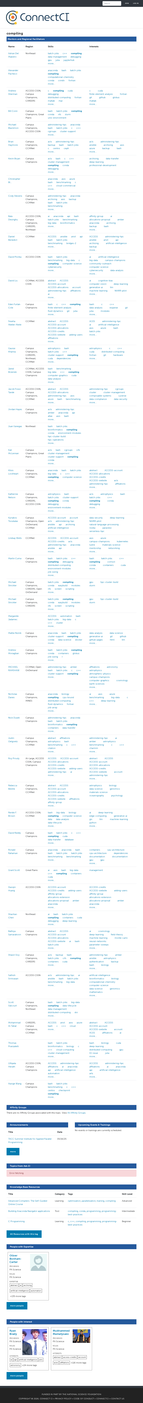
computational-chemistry (61, 77)
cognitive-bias (105, 280)
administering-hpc (57, 124)
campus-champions (115, 260)
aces (56, 1362)
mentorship (95, 548)
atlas (50, 416)
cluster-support (68, 131)
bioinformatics (67, 223)
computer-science (72, 263)
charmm (93, 748)
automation (66, 616)
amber (120, 219)
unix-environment (57, 117)
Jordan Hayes (15, 409)
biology (65, 694)
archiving (108, 145)
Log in (136, 3)
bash (64, 70)
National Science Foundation (84, 1394)
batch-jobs (53, 53)
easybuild (62, 585)
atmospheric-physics (100, 673)
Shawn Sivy (14, 955)
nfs (59, 114)
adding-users (75, 334)
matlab (51, 100)
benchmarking (63, 182)
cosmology (122, 680)
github (102, 97)
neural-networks (97, 941)
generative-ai (96, 287)
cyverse (122, 395)
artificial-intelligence (116, 243)
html (112, 639)
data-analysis (116, 270)
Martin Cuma (14, 558)
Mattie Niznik (14, 633)
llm (111, 287)
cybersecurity (55, 267)
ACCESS (52, 236)
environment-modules (69, 433)
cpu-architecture (115, 849)
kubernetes (122, 541)
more (13, 1151)
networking (114, 548)
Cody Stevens (15, 196)
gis (90, 819)
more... (51, 63)
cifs (78, 450)
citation (51, 748)
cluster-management (58, 162)
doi (76, 1012)
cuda (70, 90)
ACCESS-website (56, 334)
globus (116, 97)
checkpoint (64, 1090)
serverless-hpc (96, 531)
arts (91, 1073)
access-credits (69, 1357)
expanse (114, 307)
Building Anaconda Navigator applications (29, 1211)
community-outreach (100, 263)
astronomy (112, 667)
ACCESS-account (57, 284)
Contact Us (117, 1399)
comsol (111, 561)
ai (49, 216)
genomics (115, 788)
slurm (68, 114)
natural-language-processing (104, 524)
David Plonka (14, 257)
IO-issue (93, 1053)
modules (105, 311)
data (50, 819)
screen (58, 588)
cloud (73, 1026)
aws (122, 145)
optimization (74, 1201)
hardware (118, 355)
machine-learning (98, 290)
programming (94, 1211)
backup (51, 145)
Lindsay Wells (15, 538)
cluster (92, 392)
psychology (117, 795)
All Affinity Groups (76, 1112)
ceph (66, 148)
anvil (73, 236)
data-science (64, 639)
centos (56, 148)
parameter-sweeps (99, 944)
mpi (61, 100)
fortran (72, 80)
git (90, 97)
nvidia (92, 527)
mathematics (96, 992)
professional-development (102, 165)
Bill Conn (12, 111)
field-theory (117, 934)
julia (58, 60)
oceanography (96, 795)
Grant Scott (14, 870)
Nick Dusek (14, 717)
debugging (76, 56)
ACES (92, 321)
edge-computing (98, 816)
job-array (52, 707)
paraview (107, 527)
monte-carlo (121, 938)
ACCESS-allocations (58, 287)
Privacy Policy (63, 1399)
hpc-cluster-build (57, 436)
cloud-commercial (65, 185)
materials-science (111, 544)
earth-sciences (96, 683)
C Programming (16, 1221)
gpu (50, 60)
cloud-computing (65, 1049)
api (68, 216)
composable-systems (100, 395)
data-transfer (112, 158)
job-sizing (53, 572)
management (96, 870)
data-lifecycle (55, 822)
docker (78, 639)
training (100, 1201)
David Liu (12, 280)
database (69, 839)
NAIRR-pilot (121, 290)
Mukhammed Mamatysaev (61, 1332)
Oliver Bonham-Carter (15, 1259)
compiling (76, 53)
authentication (96, 961)
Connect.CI (102, 1399)
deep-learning (96, 162)
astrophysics (54, 348)
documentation (97, 856)
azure (92, 148)
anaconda (53, 70)
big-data (52, 223)
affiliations (75, 290)
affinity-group (96, 216)
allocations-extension (59, 897)
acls (50, 141)
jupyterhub (69, 60)
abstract (52, 280)
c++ (65, 53)
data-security (120, 399)
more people (17, 1306)
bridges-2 (71, 243)
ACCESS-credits (56, 331)
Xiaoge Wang (14, 1083)
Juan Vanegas (15, 426)
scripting (69, 588)
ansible (92, 145)
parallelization (89, 1201)
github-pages (96, 639)
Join (127, 3)
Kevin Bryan (14, 158)
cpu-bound (68, 697)
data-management (57, 56)
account (76, 287)
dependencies (64, 358)
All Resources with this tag (24, 1234)
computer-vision (97, 284)
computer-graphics (58, 375)
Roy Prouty (13, 758)
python (92, 822)
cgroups (52, 131)
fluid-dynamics (55, 311)
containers (108, 565)
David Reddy (14, 833)
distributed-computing (59, 97)
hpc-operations (56, 439)
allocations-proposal (99, 219)
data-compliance (98, 399)
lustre (92, 544)
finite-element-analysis (101, 94)
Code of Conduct (84, 1399)
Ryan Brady (13, 1332)
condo (61, 80)
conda (51, 80)
